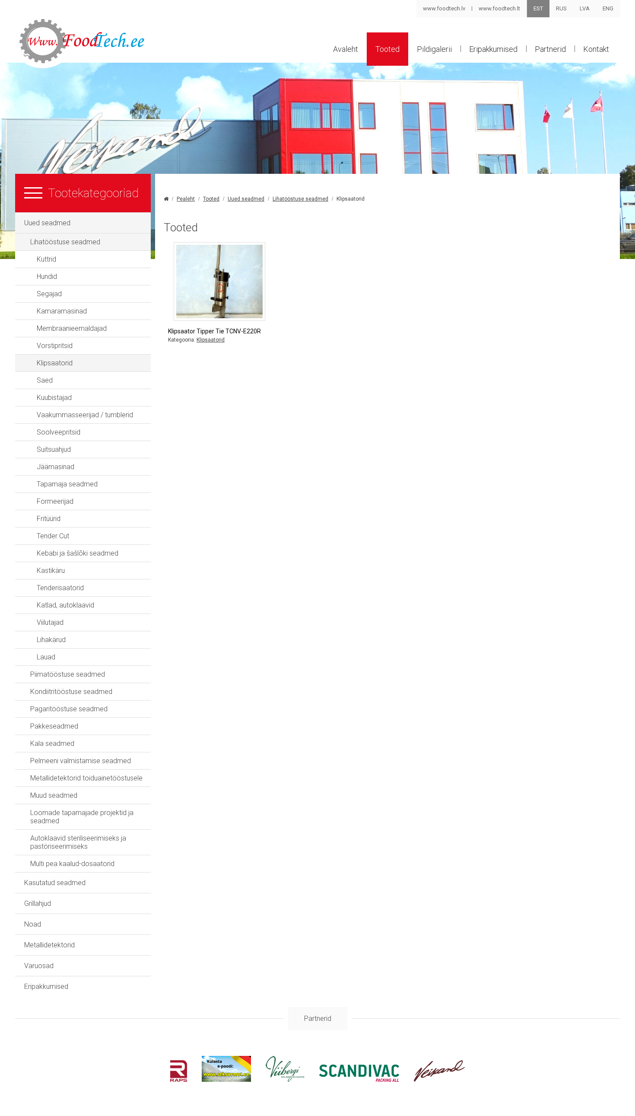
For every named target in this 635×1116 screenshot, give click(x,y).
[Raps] (178, 1079)
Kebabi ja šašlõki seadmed (77, 553)
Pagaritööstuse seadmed (69, 709)
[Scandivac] (359, 1079)
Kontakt (596, 49)
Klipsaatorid (55, 363)
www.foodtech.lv (444, 8)
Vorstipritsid (55, 346)
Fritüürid (48, 519)
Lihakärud (51, 640)
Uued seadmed (47, 223)
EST (538, 8)
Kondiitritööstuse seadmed (71, 692)
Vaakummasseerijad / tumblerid (85, 415)
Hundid (47, 276)
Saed (45, 380)
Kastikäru (51, 570)
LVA (585, 8)
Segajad (49, 294)
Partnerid (550, 49)
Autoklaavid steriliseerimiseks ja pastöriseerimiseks (78, 842)
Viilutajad (50, 622)
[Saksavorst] (226, 1079)
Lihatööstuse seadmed (65, 242)
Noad (32, 924)
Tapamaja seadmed (67, 484)
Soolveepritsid (58, 432)
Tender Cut (53, 536)
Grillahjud (37, 903)
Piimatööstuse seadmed (67, 674)
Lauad (46, 657)
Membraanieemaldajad (72, 328)
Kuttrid (46, 259)
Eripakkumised (493, 49)
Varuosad (39, 966)
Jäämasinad (55, 467)
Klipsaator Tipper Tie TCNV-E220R (214, 331)
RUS (561, 8)
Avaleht (345, 49)
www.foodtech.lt (499, 8)
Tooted (387, 49)
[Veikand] (439, 1079)
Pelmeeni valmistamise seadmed (80, 761)
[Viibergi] (285, 1079)
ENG (608, 8)
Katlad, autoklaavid (65, 605)
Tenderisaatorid (60, 588)
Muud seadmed (53, 795)
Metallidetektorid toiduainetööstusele (86, 778)
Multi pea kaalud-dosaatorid (72, 864)
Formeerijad (55, 501)
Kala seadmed (52, 743)
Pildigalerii (434, 49)
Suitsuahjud (54, 449)
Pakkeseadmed (54, 726)
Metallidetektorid (49, 945)
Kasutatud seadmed (55, 883)
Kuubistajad (54, 397)
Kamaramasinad (62, 311)
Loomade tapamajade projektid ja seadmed (81, 817)
